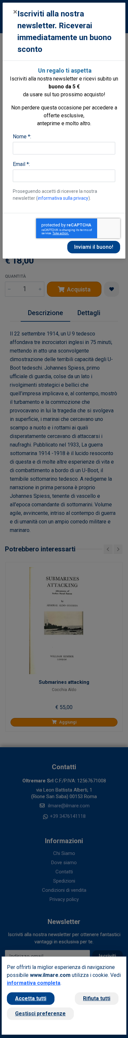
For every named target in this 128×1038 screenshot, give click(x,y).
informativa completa (33, 983)
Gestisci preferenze (40, 1013)
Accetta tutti (30, 998)
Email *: (21, 164)
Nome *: (22, 136)
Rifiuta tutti (96, 998)
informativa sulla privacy (63, 198)
